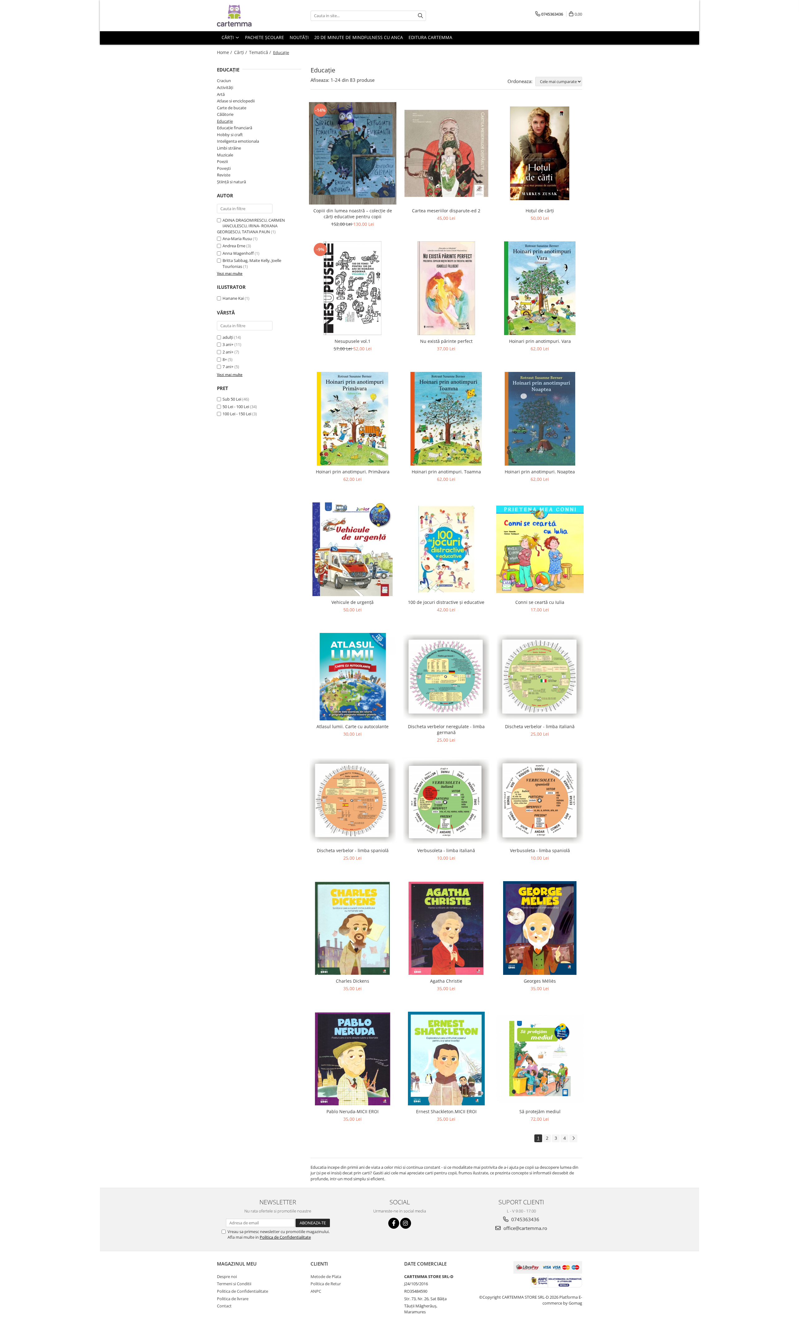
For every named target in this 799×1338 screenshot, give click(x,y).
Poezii (222, 161)
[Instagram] (405, 1223)
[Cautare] (420, 16)
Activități (225, 87)
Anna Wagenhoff (238, 253)
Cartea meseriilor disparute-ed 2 (446, 211)
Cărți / (241, 52)
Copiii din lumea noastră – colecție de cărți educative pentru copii (352, 214)
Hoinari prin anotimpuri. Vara (540, 341)
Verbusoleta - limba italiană (446, 850)
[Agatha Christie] (446, 928)
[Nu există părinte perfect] (446, 288)
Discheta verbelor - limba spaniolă (353, 850)
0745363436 (524, 1219)
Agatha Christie (446, 981)
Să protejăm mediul (540, 1111)
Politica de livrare (232, 1298)
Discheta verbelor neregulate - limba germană (446, 729)
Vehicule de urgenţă (352, 602)
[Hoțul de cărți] (540, 153)
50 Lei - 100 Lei (236, 406)
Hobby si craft (230, 134)
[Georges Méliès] (540, 928)
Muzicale (225, 155)
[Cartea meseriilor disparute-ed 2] (446, 153)
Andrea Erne (234, 246)
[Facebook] (393, 1223)
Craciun (224, 80)
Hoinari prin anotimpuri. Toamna (446, 472)
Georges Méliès (540, 981)
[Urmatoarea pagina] (573, 1138)
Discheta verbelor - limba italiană (540, 726)
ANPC (316, 1291)
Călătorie (225, 114)
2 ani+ (228, 352)
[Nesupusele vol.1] (352, 288)
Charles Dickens (352, 981)
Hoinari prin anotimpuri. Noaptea (540, 472)
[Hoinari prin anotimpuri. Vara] (540, 288)
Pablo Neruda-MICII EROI (352, 1111)
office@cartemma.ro (524, 1228)
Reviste (223, 175)
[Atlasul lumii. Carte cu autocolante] (352, 676)
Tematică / (260, 52)
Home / (225, 52)
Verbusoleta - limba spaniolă (540, 850)
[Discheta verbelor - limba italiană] (540, 676)
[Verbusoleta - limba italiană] (446, 800)
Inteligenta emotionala (238, 141)
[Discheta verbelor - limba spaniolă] (352, 800)
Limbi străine (229, 148)
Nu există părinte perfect (446, 341)
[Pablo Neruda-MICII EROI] (352, 1058)
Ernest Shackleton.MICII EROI (446, 1111)
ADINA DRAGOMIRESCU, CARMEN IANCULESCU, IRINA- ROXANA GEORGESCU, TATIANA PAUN (251, 226)
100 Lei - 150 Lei (237, 414)
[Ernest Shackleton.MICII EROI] (446, 1058)
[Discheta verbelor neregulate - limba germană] (446, 676)
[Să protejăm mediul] (540, 1058)
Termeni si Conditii (234, 1283)
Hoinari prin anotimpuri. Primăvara (353, 472)
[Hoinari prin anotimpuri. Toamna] (446, 419)
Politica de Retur (326, 1283)
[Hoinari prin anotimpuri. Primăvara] (352, 419)
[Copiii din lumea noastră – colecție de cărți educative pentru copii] (352, 153)
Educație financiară (234, 128)
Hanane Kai (233, 298)
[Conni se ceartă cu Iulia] (540, 549)
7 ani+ (228, 366)
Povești (224, 168)
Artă (221, 94)
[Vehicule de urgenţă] (352, 549)
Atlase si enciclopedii (236, 101)
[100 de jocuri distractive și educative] (446, 549)
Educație (225, 121)
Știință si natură (231, 182)
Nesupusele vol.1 (352, 341)
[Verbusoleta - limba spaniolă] (540, 800)
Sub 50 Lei (232, 399)
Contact (224, 1306)
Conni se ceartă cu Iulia (539, 602)
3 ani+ (228, 344)
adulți (228, 337)
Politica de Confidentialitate (285, 1237)
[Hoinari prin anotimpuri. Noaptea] (540, 419)
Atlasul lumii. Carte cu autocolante (352, 726)
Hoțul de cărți (540, 211)
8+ (225, 359)
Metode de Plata (326, 1276)
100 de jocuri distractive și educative (446, 602)
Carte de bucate (231, 108)
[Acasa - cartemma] (248, 16)
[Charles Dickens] (352, 928)
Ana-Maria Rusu (237, 238)
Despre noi (227, 1276)
